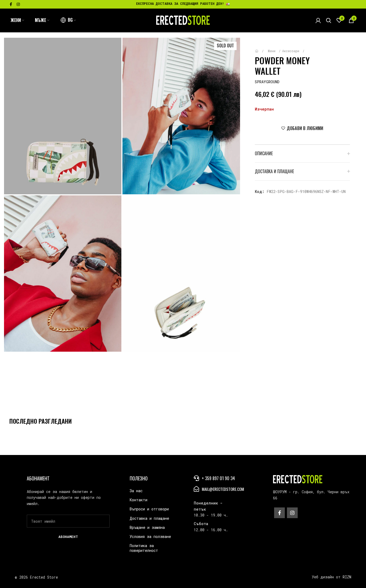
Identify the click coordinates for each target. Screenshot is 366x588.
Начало (260, 48)
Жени (272, 51)
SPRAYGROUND (267, 81)
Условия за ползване (150, 536)
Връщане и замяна (147, 527)
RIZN (347, 576)
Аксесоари (291, 51)
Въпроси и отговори (149, 508)
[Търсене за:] (328, 20)
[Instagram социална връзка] (18, 4)
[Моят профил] (318, 20)
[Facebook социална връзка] (11, 4)
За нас (136, 490)
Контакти (138, 499)
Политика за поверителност (144, 548)
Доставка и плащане (149, 518)
